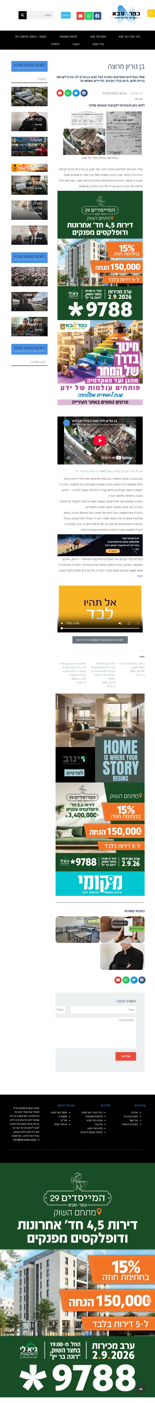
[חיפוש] (23, 15)
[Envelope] (80, 16)
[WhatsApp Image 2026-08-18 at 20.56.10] (100, 255)
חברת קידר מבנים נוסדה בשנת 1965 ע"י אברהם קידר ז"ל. (108, 471)
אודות (134, 1112)
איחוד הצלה (60, 1124)
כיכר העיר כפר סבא (129, 36)
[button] (151, 13)
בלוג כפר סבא (95, 1128)
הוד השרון (98, 44)
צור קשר (133, 1120)
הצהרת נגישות (130, 1124)
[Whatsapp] (89, 16)
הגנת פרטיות (131, 1116)
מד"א (64, 1120)
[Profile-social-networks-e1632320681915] (100, 883)
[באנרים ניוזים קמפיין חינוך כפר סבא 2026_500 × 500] (100, 362)
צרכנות (99, 1124)
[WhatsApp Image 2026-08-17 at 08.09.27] (100, 826)
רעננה (76, 44)
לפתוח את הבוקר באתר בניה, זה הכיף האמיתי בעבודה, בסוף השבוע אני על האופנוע (73, 669)
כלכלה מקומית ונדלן (92, 1132)
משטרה (63, 1116)
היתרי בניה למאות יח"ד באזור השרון (132, 665)
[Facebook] (97, 16)
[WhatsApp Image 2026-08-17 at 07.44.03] (100, 737)
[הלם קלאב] (100, 545)
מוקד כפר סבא (59, 1112)
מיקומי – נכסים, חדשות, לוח (30, 36)
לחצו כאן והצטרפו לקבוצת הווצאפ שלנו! (117, 105)
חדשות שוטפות (68, 36)
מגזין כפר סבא (98, 36)
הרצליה (55, 44)
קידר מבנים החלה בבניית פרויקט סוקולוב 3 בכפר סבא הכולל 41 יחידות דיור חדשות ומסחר (103, 671)
